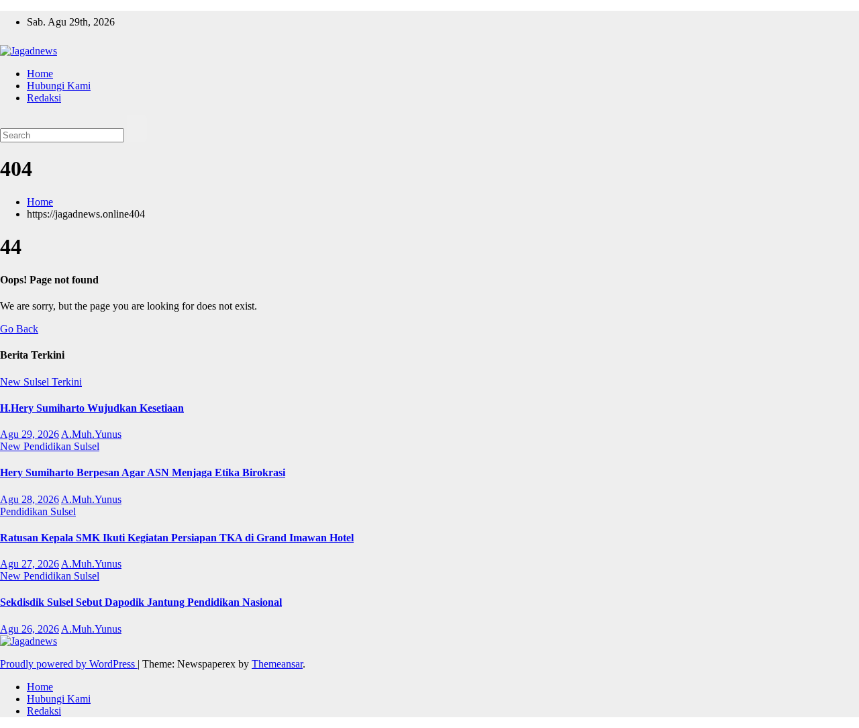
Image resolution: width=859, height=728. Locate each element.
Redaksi (44, 97)
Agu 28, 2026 (29, 499)
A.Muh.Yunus (91, 434)
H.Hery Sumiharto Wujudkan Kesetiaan (92, 408)
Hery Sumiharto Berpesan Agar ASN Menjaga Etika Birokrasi (142, 472)
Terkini (67, 382)
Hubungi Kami (59, 85)
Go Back (19, 328)
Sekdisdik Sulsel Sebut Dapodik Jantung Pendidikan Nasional (141, 602)
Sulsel (37, 382)
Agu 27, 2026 (29, 564)
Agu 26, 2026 (29, 629)
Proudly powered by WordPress (69, 664)
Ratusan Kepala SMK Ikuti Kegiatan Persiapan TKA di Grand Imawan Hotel (177, 537)
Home (40, 73)
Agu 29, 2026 (29, 434)
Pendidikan (48, 446)
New (11, 382)
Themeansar (277, 664)
